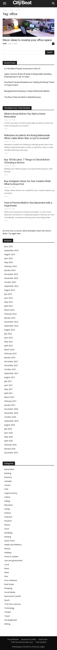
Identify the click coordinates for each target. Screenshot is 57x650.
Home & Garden (11, 556)
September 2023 (11, 286)
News (6, 572)
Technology (9, 608)
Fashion (7, 513)
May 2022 (8, 341)
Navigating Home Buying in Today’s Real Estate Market (27, 91)
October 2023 (10, 282)
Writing (7, 624)
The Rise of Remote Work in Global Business (22, 97)
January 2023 (9, 318)
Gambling (8, 532)
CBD (6, 489)
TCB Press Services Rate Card (22, 642)
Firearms (8, 521)
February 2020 (10, 444)
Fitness (7, 525)
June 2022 (8, 337)
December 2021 (11, 361)
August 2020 (9, 425)
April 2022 (8, 345)
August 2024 (9, 254)
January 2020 (9, 448)
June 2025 (8, 246)
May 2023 (8, 302)
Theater (7, 612)
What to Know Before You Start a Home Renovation (24, 115)
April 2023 (8, 306)
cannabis (8, 481)
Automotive (9, 469)
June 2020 (8, 433)
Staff (4, 44)
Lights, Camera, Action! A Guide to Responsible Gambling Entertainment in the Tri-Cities (27, 75)
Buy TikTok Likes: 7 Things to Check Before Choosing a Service (27, 161)
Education (8, 505)
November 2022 (11, 322)
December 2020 (11, 409)
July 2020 (8, 429)
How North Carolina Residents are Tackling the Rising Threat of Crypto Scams (29, 83)
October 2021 (10, 369)
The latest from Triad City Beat (17, 108)
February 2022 (10, 353)
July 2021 (8, 381)
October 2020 (10, 417)
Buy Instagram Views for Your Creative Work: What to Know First (27, 182)
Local (6, 564)
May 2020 (8, 436)
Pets (6, 576)
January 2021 (9, 405)
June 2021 (8, 385)
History (7, 548)
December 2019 (11, 452)
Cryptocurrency (10, 493)
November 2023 (11, 278)
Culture (7, 497)
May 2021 (8, 389)
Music (6, 568)
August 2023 (9, 290)
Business (6, 35)
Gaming (7, 536)
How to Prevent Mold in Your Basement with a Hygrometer (28, 204)
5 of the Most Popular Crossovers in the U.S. (22, 69)
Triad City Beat (40, 642)
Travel (7, 616)
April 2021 (8, 393)
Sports (7, 600)
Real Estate (9, 584)
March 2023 (9, 310)
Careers (7, 485)
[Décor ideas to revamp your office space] (28, 28)
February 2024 (10, 266)
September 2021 (11, 373)
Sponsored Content (12, 596)
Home (5, 10)
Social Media (9, 592)
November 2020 (11, 413)
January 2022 (9, 357)
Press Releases (10, 580)
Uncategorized (10, 620)
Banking (7, 473)
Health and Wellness (13, 544)
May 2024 (8, 262)
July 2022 (8, 333)
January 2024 (9, 270)
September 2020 (11, 421)
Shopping (8, 588)
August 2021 (9, 377)
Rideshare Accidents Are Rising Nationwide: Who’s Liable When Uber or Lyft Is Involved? (27, 137)
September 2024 (11, 250)
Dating (7, 501)
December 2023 (11, 274)
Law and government (13, 560)
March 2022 (9, 349)
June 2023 (8, 298)
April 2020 (8, 440)
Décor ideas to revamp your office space (27, 40)
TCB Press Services (12, 604)
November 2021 (11, 365)
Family (7, 509)
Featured (8, 517)
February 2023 (10, 314)
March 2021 (9, 397)
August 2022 (9, 329)
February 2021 (10, 401)
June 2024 (8, 258)
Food (6, 528)
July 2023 (8, 294)
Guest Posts (9, 540)
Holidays (8, 552)
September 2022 (11, 325)
